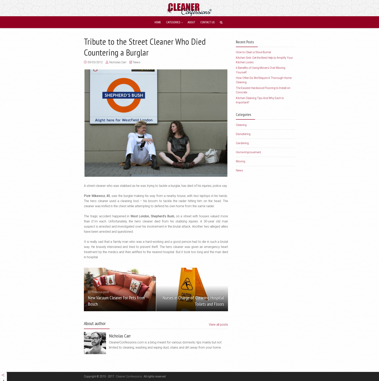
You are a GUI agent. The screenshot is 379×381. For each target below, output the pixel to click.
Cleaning (241, 125)
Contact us (207, 22)
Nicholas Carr (118, 62)
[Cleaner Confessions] (189, 9)
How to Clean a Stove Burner (253, 52)
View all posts (218, 324)
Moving (240, 161)
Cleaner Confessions (129, 376)
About (191, 22)
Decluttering (243, 134)
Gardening (242, 143)
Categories (173, 22)
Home (158, 22)
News (136, 62)
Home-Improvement (248, 152)
